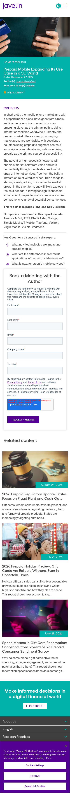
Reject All (35, 776)
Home (7, 62)
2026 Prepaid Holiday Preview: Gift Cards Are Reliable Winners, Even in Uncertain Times (30, 570)
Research (19, 62)
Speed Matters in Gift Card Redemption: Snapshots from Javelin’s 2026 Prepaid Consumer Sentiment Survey (34, 646)
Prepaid (30, 85)
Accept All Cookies (35, 786)
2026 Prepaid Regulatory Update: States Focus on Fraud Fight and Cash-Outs (34, 496)
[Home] (12, 5)
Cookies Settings (35, 765)
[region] (35, 767)
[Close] (66, 746)
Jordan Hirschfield (26, 81)
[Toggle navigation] (64, 5)
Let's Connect (35, 706)
